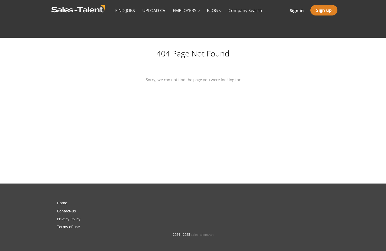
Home (62, 202)
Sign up (324, 10)
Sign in (297, 10)
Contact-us (66, 210)
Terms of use (68, 226)
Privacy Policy (68, 218)
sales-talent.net (202, 234)
